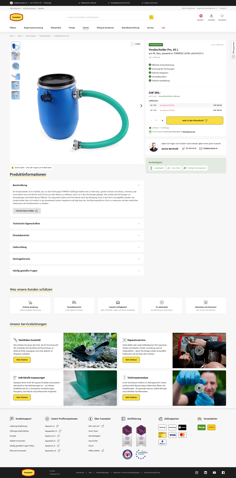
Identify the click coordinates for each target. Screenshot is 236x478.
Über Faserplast (102, 419)
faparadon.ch (50, 451)
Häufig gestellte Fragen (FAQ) (22, 446)
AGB (90, 472)
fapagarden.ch (51, 431)
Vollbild (137, 44)
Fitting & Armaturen (105, 28)
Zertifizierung (134, 419)
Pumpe (72, 28)
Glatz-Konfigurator (188, 8)
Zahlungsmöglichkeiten (19, 431)
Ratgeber (41, 8)
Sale (163, 28)
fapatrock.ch (50, 436)
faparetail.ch (50, 441)
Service (150, 28)
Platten (13, 28)
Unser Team (93, 431)
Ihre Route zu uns (189, 132)
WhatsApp (47, 3)
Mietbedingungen (102, 472)
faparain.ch (49, 426)
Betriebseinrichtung (130, 28)
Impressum (80, 472)
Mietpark (223, 8)
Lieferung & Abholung (18, 426)
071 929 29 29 (191, 148)
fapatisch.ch (50, 446)
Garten (86, 28)
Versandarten (210, 419)
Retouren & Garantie (18, 451)
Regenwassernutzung (33, 28)
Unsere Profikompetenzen (64, 419)
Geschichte (93, 441)
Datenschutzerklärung (152, 472)
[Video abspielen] (90, 350)
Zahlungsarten (171, 419)
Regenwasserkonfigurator (206, 8)
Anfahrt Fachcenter (29, 8)
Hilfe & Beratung (15, 8)
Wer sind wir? (94, 426)
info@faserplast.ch (20, 3)
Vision (91, 446)
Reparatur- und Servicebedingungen (126, 472)
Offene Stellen (94, 451)
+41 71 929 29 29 (35, 3)
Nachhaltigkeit (94, 436)
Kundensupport (23, 419)
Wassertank (56, 28)
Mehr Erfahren (22, 360)
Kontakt (13, 436)
